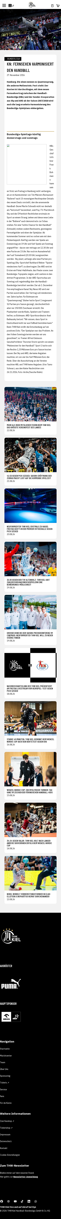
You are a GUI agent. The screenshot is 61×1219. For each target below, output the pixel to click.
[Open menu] (4, 5)
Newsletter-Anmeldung (25, 1176)
